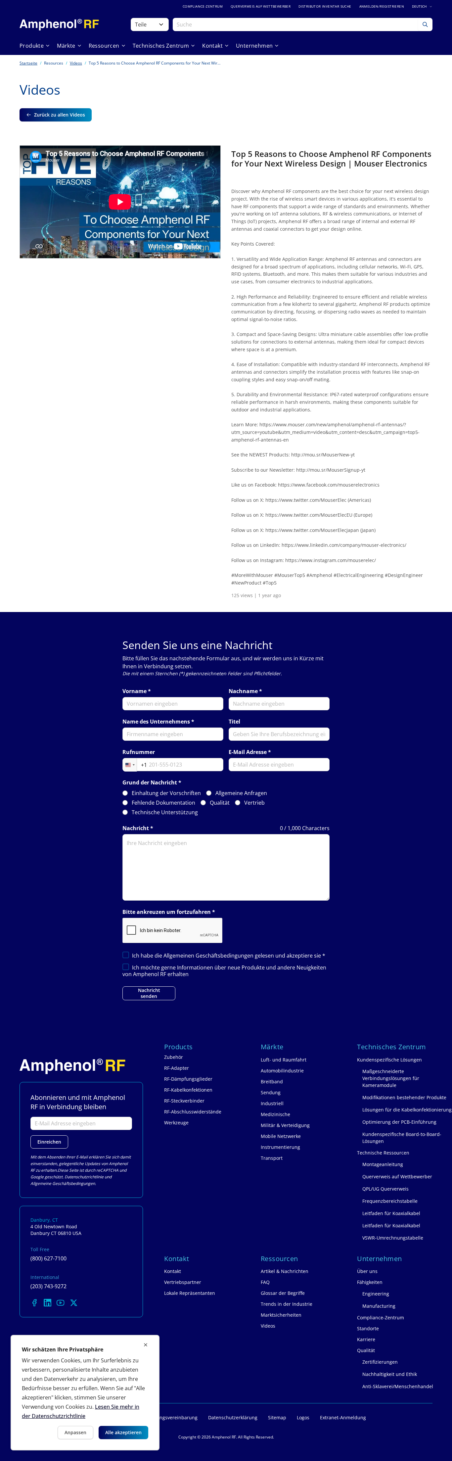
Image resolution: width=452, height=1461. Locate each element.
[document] (85, 1392)
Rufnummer (138, 752)
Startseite (28, 63)
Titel (234, 721)
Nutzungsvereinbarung (172, 1417)
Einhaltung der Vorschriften (166, 793)
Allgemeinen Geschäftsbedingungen (209, 955)
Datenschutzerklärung (232, 1417)
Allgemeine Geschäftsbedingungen (62, 1183)
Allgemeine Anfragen (241, 793)
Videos (76, 63)
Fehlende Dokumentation (163, 802)
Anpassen (75, 1432)
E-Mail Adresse (248, 752)
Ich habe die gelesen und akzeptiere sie (228, 955)
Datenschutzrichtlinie (84, 1177)
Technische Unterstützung (165, 812)
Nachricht (135, 828)
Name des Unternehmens (156, 721)
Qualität (220, 802)
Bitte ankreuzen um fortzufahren (166, 912)
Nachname (243, 691)
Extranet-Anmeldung (343, 1417)
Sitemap (277, 1417)
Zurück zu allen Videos (59, 115)
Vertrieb (254, 802)
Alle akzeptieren (123, 1432)
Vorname (134, 691)
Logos (303, 1417)
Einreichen (49, 1142)
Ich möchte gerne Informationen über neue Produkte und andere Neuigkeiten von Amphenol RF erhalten (224, 971)
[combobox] (135, 765)
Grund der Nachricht (149, 782)
